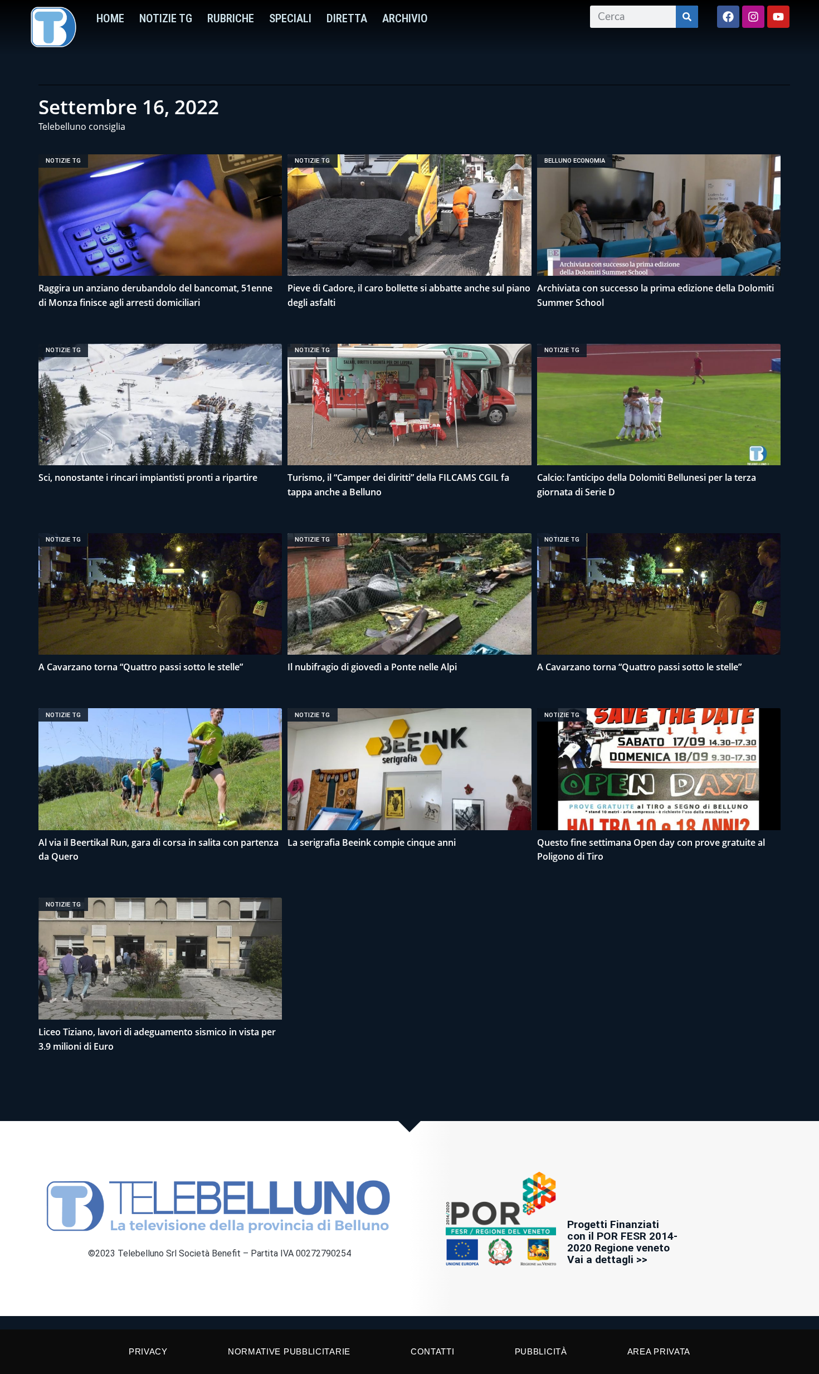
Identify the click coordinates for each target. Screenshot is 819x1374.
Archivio (405, 18)
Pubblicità (541, 1351)
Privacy (148, 1351)
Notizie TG (165, 18)
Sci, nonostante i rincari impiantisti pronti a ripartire (147, 477)
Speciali (290, 18)
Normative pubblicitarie (289, 1351)
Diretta (346, 18)
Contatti (433, 1351)
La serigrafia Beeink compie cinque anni (371, 842)
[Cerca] (687, 17)
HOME (110, 18)
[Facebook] (728, 17)
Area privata (658, 1351)
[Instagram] (753, 17)
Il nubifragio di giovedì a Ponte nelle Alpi (372, 667)
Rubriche (230, 18)
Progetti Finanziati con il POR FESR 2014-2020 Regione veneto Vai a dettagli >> (622, 1242)
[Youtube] (778, 17)
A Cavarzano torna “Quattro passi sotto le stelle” (140, 667)
